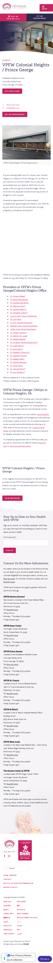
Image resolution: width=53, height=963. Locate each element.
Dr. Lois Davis (15, 319)
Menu (44, 9)
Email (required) (9, 537)
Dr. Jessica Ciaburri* (18, 309)
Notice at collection (13, 959)
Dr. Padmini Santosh (18, 362)
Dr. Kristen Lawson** (18, 332)
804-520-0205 (9, 578)
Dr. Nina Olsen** (16, 349)
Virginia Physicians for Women (14, 6)
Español (7, 905)
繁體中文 (6, 917)
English (7, 901)
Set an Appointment (15, 114)
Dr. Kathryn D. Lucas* (19, 335)
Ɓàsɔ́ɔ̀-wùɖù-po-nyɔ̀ (27, 917)
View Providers (12, 498)
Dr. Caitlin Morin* (17, 345)
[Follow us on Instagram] (9, 856)
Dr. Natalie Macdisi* (18, 339)
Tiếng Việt (8, 913)
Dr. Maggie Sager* (17, 358)
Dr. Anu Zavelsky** (17, 372)
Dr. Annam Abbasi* (17, 296)
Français (7, 930)
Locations (6, 59)
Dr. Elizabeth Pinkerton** (20, 352)
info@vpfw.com (12, 107)
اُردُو (19, 922)
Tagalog (7, 926)
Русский (21, 901)
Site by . (23, 944)
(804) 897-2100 (9, 851)
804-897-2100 (9, 581)
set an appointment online (20, 446)
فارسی (19, 934)
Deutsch (21, 909)
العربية (5, 922)
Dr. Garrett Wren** (17, 368)
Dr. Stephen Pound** (18, 355)
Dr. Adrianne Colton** (19, 312)
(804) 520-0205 (12, 104)
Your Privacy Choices (20, 955)
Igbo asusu (8, 934)
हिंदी (18, 905)
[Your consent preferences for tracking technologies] (4, 958)
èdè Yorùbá (23, 913)
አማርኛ (19, 926)
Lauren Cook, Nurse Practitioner (23, 316)
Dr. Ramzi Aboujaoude (19, 299)
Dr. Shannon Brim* (17, 306)
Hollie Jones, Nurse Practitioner (23, 329)
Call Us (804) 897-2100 (13, 17)
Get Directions (12, 91)
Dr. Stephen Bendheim (19, 302)
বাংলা (18, 930)
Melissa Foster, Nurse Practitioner (24, 325)
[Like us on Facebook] (4, 856)
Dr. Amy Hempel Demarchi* (21, 322)
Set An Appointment (39, 17)
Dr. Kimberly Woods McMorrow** (24, 342)
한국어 (6, 909)
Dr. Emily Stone (16, 365)
